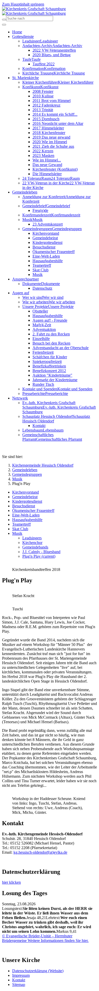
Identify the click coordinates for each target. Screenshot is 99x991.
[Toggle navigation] (4, 24)
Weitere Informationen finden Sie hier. (58, 940)
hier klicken (11, 882)
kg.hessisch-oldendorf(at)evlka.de (40, 852)
